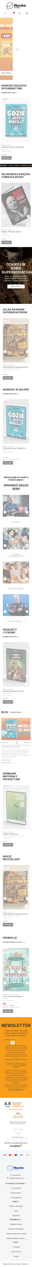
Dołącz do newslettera (12, 1042)
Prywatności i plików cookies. (16, 1089)
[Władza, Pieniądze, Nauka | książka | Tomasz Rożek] (16, 205)
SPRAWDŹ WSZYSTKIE (10, 394)
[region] (16, 165)
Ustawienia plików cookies (15, 1238)
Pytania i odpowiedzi (16, 1206)
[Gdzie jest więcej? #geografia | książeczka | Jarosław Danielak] (16, 120)
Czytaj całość (5, 760)
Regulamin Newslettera (16, 1229)
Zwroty (16, 1211)
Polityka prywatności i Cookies (16, 1233)
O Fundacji (16, 1247)
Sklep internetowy (15, 1264)
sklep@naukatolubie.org (16, 1178)
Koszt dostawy (16, 1193)
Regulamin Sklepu (16, 1224)
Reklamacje (16, 1215)
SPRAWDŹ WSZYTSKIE (8, 92)
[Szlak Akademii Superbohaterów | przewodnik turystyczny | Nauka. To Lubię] (16, 340)
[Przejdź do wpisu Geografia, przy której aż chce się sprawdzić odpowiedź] (16, 729)
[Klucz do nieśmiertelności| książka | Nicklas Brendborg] (16, 969)
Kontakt (16, 1256)
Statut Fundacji (16, 1252)
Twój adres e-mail (9, 1039)
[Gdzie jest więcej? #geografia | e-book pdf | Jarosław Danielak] (16, 421)
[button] (27, 14)
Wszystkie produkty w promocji (12, 942)
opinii (18, 1105)
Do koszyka (6, 158)
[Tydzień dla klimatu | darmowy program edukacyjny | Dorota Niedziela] (16, 807)
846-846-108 (17, 1175)
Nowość (4, 742)
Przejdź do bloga (15, 712)
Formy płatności (16, 1197)
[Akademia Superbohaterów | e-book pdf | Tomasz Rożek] (16, 664)
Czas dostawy (16, 1188)
